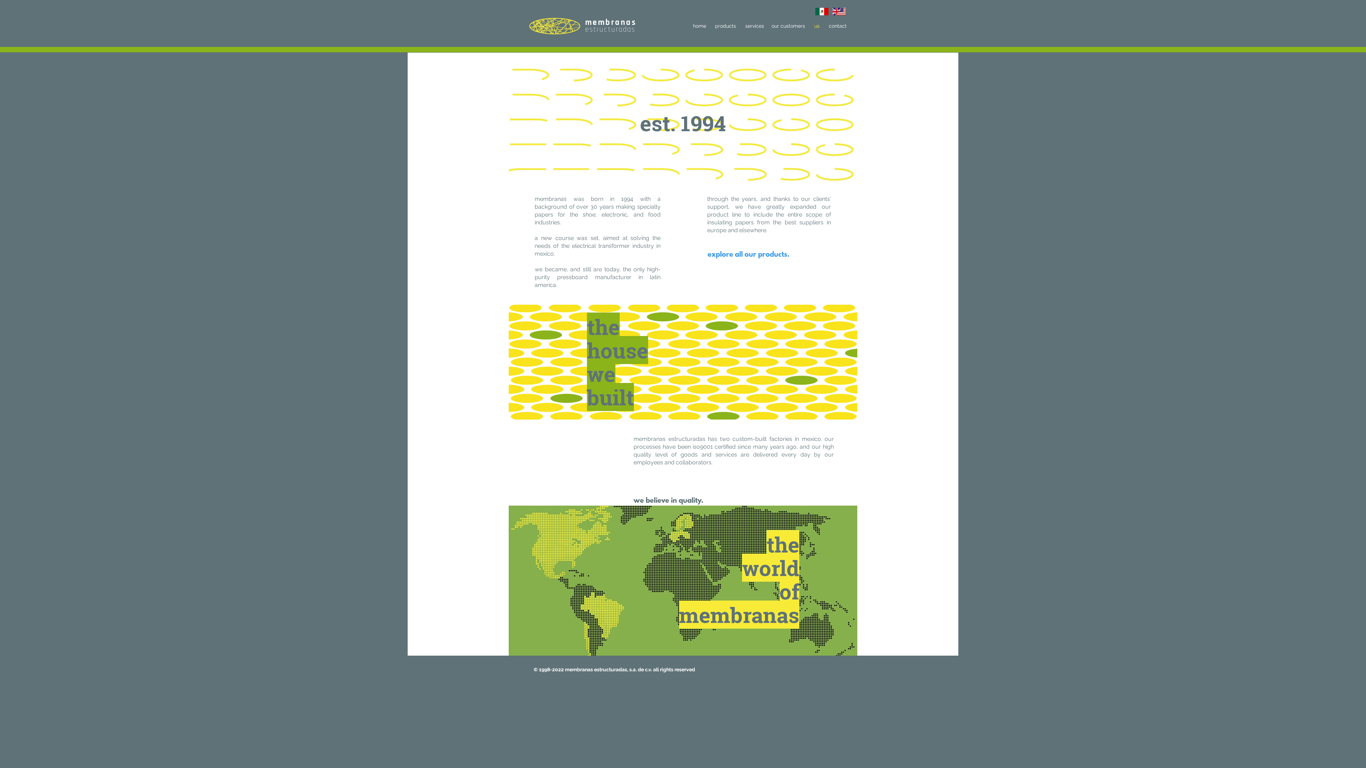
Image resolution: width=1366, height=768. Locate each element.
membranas (610, 22)
